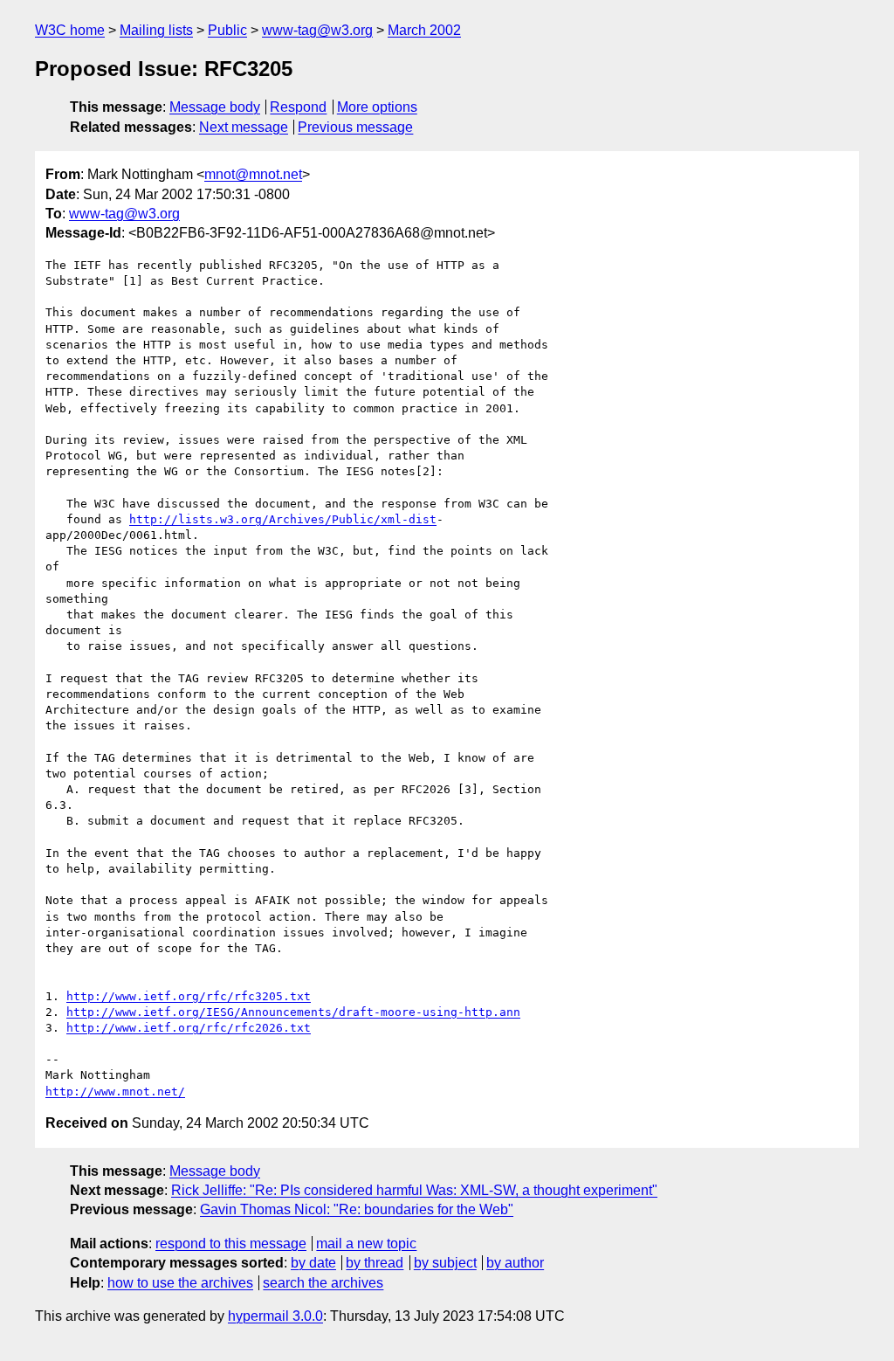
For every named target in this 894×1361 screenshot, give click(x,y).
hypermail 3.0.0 (275, 1316)
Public (227, 30)
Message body (214, 107)
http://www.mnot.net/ (115, 1091)
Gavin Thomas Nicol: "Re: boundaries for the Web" (356, 1209)
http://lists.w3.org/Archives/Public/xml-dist (283, 519)
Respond (298, 107)
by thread (374, 1262)
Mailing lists (156, 30)
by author (515, 1262)
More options (377, 107)
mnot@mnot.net (253, 174)
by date (313, 1262)
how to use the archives (180, 1282)
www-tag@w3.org (317, 30)
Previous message (355, 127)
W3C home (70, 30)
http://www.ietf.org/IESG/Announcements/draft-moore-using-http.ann (293, 1012)
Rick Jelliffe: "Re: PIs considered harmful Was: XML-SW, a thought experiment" (414, 1190)
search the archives (323, 1282)
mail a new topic (366, 1243)
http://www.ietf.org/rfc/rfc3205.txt (188, 996)
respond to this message (230, 1243)
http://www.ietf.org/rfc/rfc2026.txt (188, 1027)
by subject (445, 1262)
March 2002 (424, 30)
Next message (243, 127)
